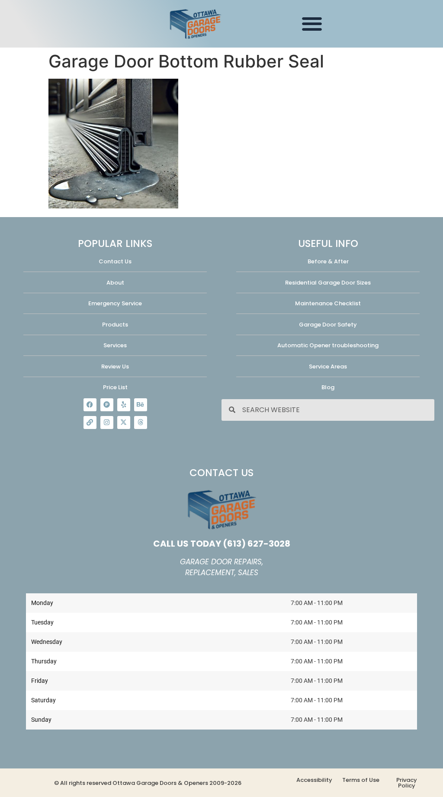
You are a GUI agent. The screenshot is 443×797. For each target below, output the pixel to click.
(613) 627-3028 (256, 544)
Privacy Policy (406, 783)
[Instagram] (106, 422)
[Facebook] (89, 404)
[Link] (89, 422)
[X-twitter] (123, 422)
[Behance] (140, 404)
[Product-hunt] (106, 404)
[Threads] (140, 422)
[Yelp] (123, 404)
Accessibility (314, 780)
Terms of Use (360, 780)
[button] (311, 24)
